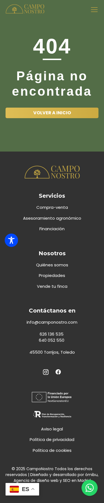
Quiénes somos (52, 265)
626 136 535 (52, 334)
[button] (94, 9)
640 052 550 (52, 340)
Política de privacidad (52, 439)
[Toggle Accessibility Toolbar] (11, 240)
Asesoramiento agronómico (52, 218)
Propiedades (52, 275)
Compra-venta (52, 207)
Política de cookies (52, 450)
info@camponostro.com (52, 322)
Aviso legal (52, 429)
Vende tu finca (52, 286)
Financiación (52, 229)
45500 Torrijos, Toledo (52, 352)
